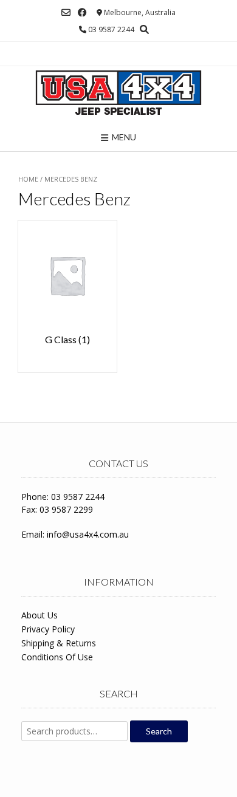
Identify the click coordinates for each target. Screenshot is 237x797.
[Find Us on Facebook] (82, 12)
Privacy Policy (48, 629)
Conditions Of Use (57, 657)
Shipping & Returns (58, 643)
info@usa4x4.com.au (88, 534)
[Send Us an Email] (65, 12)
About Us (39, 615)
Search (159, 731)
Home (28, 178)
